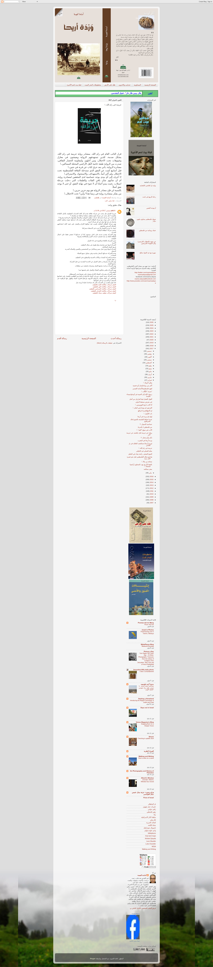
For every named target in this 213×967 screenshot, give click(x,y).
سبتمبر (149, 360)
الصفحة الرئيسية (150, 85)
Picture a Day (149, 651)
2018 (151, 346)
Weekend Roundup (148, 646)
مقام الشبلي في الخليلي (144, 451)
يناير (150, 473)
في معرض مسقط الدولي (144, 402)
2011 (151, 491)
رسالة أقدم (62, 338)
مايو (150, 371)
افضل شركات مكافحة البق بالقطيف (104, 287)
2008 (151, 500)
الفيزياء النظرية (149, 751)
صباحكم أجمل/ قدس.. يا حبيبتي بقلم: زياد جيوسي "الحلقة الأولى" (146, 687)
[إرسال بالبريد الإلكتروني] (85, 198)
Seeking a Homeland (146, 699)
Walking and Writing (146, 756)
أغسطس (148, 363)
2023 (151, 331)
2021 (151, 337)
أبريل (150, 374)
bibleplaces (152, 833)
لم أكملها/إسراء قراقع (145, 411)
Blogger (93, 958)
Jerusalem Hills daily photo (143, 670)
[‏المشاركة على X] (81, 198)
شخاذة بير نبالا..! (147, 462)
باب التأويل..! (148, 413)
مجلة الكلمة (152, 825)
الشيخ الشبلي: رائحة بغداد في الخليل (140, 454)
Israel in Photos (148, 630)
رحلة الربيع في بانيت (149, 197)
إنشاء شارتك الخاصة (135, 941)
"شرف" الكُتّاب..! (146, 391)
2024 (151, 328)
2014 (151, 482)
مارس (149, 377)
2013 (151, 485)
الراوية (149, 13)
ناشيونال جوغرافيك (150, 828)
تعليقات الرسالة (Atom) (104, 343)
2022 (151, 334)
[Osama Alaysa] (133, 939)
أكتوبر (149, 357)
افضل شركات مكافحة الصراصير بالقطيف (102, 289)
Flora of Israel (148, 798)
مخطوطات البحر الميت (93, 85)
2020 (151, 340)
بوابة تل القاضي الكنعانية (148, 185)
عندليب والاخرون (124, 85)
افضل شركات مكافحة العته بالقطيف (104, 285)
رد (115, 300)
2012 (151, 488)
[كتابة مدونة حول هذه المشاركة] (83, 198)
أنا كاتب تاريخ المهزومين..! (143, 405)
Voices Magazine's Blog (145, 722)
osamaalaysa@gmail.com (147, 274)
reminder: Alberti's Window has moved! (147, 780)
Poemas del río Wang (146, 623)
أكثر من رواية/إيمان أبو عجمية (142, 385)
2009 (151, 497)
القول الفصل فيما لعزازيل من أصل (140, 399)
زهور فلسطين (151, 812)
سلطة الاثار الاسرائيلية (148, 817)
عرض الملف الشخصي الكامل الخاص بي (143, 908)
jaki (112, 210)
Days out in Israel (147, 708)
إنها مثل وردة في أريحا (145, 416)
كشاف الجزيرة (151, 822)
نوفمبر (149, 354)
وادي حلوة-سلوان (150, 830)
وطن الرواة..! (147, 383)
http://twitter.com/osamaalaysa (145, 272)
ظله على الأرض (109, 85)
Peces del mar (149, 624)
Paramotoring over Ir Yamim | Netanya (147, 632)
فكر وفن (153, 820)
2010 (151, 494)
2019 (151, 343)
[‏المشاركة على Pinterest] (77, 198)
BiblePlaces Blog (147, 644)
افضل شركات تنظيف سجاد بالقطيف (104, 293)
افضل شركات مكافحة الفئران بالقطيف (103, 291)
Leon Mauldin (151, 841)
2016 (151, 476)
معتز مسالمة (148, 469)
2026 (151, 322)
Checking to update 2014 (146, 738)
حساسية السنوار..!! (146, 424)
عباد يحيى (111, 201)
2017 (151, 348)
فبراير (149, 380)
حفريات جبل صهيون (149, 807)
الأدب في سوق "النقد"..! (144, 430)
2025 (151, 325)
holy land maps (150, 836)
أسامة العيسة (142, 875)
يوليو (150, 366)
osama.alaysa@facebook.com (145, 279)
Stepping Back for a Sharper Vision (147, 725)
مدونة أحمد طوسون (147, 684)
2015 (151, 479)
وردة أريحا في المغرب (145, 440)
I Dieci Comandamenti (147, 671)
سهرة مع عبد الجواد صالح (148, 253)
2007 (151, 503)
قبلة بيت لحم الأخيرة (74, 85)
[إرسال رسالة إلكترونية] (89, 197)
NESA (154, 846)
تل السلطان (152, 804)
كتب (106, 201)
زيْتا (155, 814)
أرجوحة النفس (151, 208)
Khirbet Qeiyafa (150, 838)
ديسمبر (149, 351)
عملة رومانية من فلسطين (147, 230)
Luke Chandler (151, 844)
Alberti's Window (147, 778)
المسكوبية (137, 85)
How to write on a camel (146, 758)
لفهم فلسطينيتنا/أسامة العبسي (142, 388)
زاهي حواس (152, 809)
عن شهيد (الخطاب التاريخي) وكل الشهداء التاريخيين (147, 242)
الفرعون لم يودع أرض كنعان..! (142, 408)
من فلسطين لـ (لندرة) (145, 427)
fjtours (151, 737)
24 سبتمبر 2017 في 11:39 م (104, 210)
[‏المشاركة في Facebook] (79, 198)
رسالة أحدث (116, 338)
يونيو (150, 368)
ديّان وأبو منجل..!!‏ (146, 437)
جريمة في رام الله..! (145, 448)
